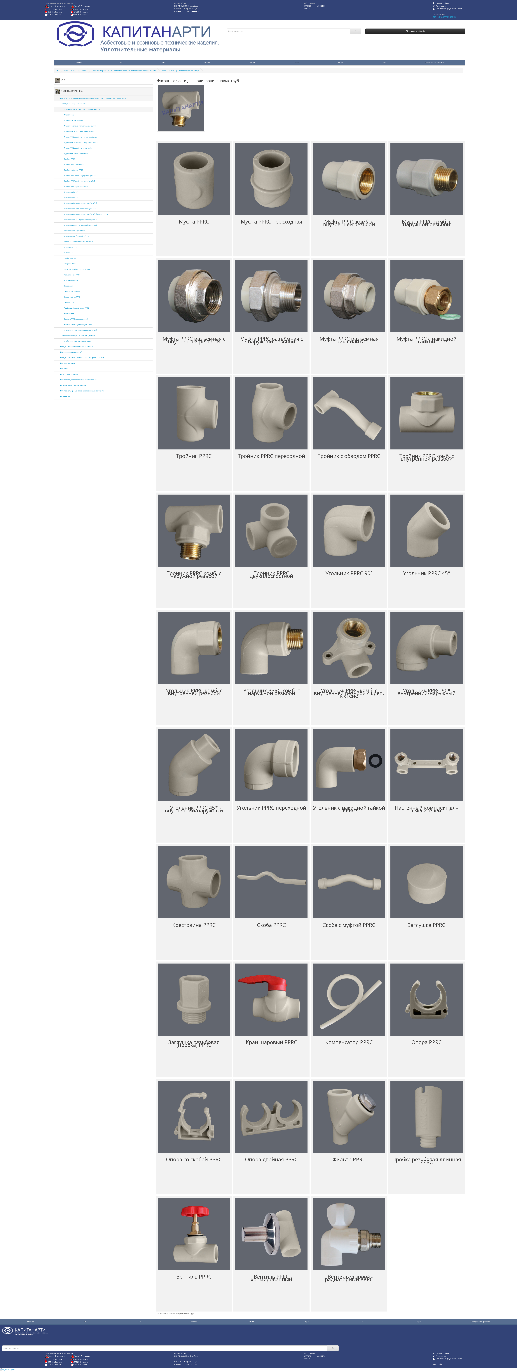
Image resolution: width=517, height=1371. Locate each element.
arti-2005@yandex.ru (445, 16)
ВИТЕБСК (307, 6)
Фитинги (65, 369)
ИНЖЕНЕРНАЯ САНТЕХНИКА (75, 71)
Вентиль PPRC (69, 313)
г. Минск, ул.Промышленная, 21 (187, 11)
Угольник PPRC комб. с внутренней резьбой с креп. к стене (86, 214)
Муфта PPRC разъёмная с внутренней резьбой (81, 137)
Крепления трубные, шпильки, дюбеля (79, 336)
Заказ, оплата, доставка (434, 62)
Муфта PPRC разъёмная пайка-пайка (78, 148)
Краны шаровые (68, 363)
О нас (340, 62)
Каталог (207, 62)
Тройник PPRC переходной (74, 164)
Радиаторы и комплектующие (74, 385)
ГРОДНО (307, 9)
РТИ (121, 62)
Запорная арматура (70, 374)
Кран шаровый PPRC (72, 275)
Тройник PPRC (69, 159)
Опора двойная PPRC (72, 297)
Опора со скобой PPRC (72, 291)
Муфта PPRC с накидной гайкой (76, 153)
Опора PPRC (68, 286)
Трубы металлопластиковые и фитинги (77, 347)
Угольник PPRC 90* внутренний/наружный (80, 220)
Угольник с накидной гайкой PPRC (77, 236)
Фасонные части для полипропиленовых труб (180, 71)
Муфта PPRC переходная (73, 120)
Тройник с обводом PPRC (73, 170)
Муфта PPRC (69, 115)
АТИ (163, 62)
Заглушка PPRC (69, 264)
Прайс (297, 62)
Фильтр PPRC (69, 302)
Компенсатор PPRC (71, 280)
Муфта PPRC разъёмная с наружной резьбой (81, 142)
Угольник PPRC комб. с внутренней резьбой (80, 203)
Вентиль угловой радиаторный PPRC (78, 324)
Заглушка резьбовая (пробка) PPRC (77, 269)
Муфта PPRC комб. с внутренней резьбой (80, 126)
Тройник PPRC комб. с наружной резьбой (79, 181)
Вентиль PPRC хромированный (76, 319)
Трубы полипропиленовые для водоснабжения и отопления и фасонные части (124, 71)
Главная (78, 62)
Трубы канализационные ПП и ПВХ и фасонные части (83, 358)
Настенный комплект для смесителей (78, 242)
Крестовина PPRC (71, 247)
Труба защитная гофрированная (77, 341)
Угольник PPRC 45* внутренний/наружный (80, 225)
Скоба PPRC (68, 253)
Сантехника (66, 396)
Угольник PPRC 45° (71, 197)
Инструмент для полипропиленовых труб (80, 330)
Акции (384, 62)
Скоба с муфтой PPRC (72, 258)
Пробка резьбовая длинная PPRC (76, 308)
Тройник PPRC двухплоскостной (76, 186)
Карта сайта (437, 1364)
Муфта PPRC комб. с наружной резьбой (79, 131)
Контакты (252, 62)
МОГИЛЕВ (321, 6)
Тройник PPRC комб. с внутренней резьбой (80, 175)
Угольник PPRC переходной (74, 231)
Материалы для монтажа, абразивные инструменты (83, 391)
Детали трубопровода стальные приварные (79, 380)
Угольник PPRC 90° (71, 192)
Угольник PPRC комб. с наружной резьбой (79, 209)
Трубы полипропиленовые (75, 104)
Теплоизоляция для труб (72, 352)
